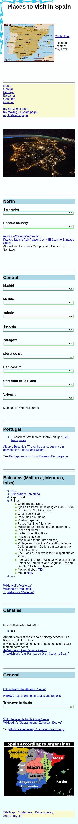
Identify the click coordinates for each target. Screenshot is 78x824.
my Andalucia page (15, 115)
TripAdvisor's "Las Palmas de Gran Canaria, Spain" (36, 653)
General (8, 102)
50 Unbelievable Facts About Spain (26, 719)
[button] (70, 213)
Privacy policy (44, 812)
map (13, 490)
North (6, 85)
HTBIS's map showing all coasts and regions (32, 695)
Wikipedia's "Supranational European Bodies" (32, 722)
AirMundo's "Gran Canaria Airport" (25, 650)
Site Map (9, 812)
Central (8, 89)
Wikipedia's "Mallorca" (17, 588)
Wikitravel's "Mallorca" (17, 585)
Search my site (12, 815)
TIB (40, 569)
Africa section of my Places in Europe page (36, 729)
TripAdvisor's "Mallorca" (18, 592)
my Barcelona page (15, 108)
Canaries (9, 98)
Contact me (62, 36)
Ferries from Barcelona (25, 494)
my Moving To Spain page (20, 112)
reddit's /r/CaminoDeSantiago (22, 236)
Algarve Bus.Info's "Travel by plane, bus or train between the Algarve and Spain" (33, 448)
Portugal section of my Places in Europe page (38, 456)
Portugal (8, 92)
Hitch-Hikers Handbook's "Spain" (24, 689)
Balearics (9, 95)
